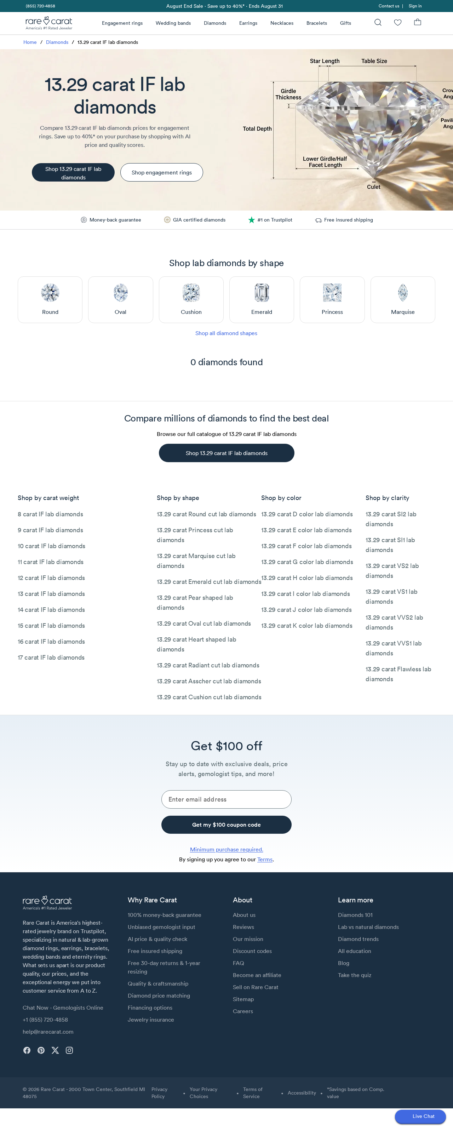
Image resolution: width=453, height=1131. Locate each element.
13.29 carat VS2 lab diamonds (392, 571)
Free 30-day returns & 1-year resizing (164, 967)
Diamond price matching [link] (159, 995)
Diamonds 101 (355, 914)
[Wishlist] (397, 23)
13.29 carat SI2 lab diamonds (391, 519)
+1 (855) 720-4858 (45, 1019)
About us (244, 914)
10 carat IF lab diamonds (51, 546)
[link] (40, 6)
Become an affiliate (257, 974)
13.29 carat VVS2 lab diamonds (394, 622)
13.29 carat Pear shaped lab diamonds (195, 602)
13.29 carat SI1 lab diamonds (390, 545)
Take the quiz (354, 974)
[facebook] (27, 1050)
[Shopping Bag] (417, 23)
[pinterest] (41, 1050)
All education (354, 950)
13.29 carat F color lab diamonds (306, 546)
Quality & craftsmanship (158, 983)
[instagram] (69, 1050)
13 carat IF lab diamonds (51, 594)
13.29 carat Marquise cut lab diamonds (196, 561)
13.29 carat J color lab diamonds (306, 609)
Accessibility (302, 1093)
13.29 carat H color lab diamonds (306, 578)
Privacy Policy (159, 1093)
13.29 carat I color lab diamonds (305, 594)
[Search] (377, 23)
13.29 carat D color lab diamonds (306, 514)
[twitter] (55, 1050)
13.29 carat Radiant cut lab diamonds (208, 665)
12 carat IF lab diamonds (51, 578)
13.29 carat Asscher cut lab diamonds (209, 681)
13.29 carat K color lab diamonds (306, 625)
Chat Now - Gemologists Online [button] (63, 1007)
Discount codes (252, 950)
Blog (343, 962)
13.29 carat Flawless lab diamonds (398, 674)
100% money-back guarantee (164, 914)
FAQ (238, 962)
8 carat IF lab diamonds (50, 514)
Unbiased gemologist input (161, 926)
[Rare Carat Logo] (49, 24)
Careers (243, 1011)
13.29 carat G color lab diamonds (307, 562)
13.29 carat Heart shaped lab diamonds (196, 644)
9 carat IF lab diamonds (50, 530)
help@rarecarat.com (48, 1031)
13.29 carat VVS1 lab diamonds (394, 648)
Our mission (248, 938)
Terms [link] (265, 859)
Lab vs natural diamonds (368, 926)
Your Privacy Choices (203, 1093)
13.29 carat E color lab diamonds (306, 530)
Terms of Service (253, 1093)
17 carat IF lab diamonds (51, 657)
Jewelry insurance (151, 1019)
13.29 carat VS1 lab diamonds (391, 596)
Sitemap (243, 999)
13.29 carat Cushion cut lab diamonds (209, 697)
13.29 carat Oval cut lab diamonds (204, 623)
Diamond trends (358, 938)
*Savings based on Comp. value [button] (355, 1093)
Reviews (243, 926)
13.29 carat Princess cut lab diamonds (195, 535)
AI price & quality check (157, 938)
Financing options (150, 1007)
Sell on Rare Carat (256, 987)
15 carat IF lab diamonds (51, 625)
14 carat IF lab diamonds (51, 609)
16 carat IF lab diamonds (51, 641)
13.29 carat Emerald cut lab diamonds (209, 582)
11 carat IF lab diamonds (51, 562)
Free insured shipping (155, 950)
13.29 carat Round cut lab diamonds (206, 514)
